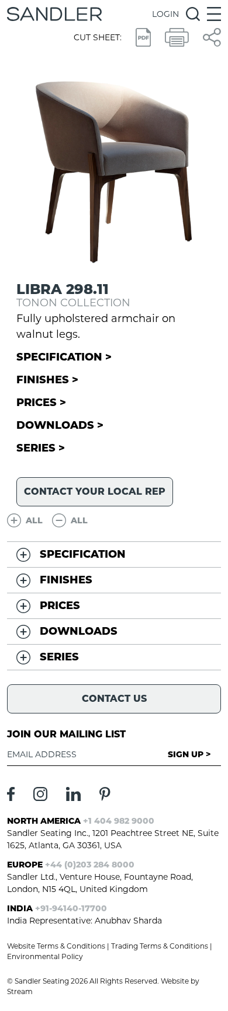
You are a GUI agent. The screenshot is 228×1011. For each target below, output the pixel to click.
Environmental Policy (45, 956)
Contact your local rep (94, 491)
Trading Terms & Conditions (159, 946)
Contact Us (114, 698)
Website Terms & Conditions (56, 946)
